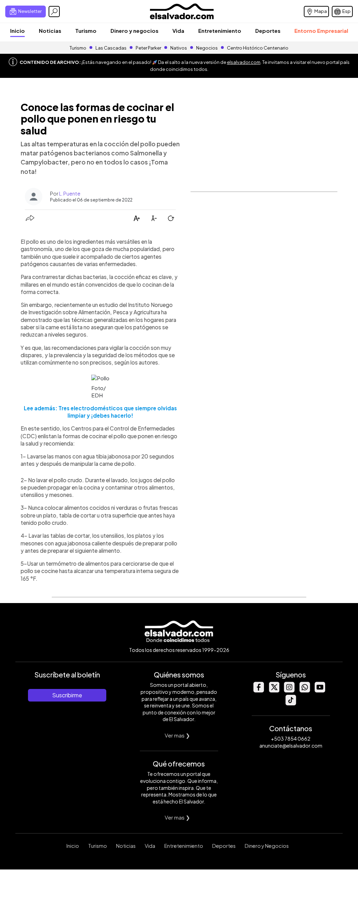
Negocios (207, 48)
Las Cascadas (111, 48)
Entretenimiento (219, 30)
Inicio (17, 30)
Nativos (178, 48)
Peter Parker (149, 48)
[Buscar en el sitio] (54, 11)
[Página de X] (273, 690)
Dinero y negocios (134, 30)
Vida (178, 30)
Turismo (85, 30)
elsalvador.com (243, 62)
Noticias (50, 30)
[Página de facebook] (258, 690)
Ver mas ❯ (177, 735)
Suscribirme (67, 695)
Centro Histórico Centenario (257, 48)
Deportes (267, 30)
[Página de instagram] (289, 690)
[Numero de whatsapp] (304, 690)
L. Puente (69, 193)
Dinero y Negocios (267, 846)
